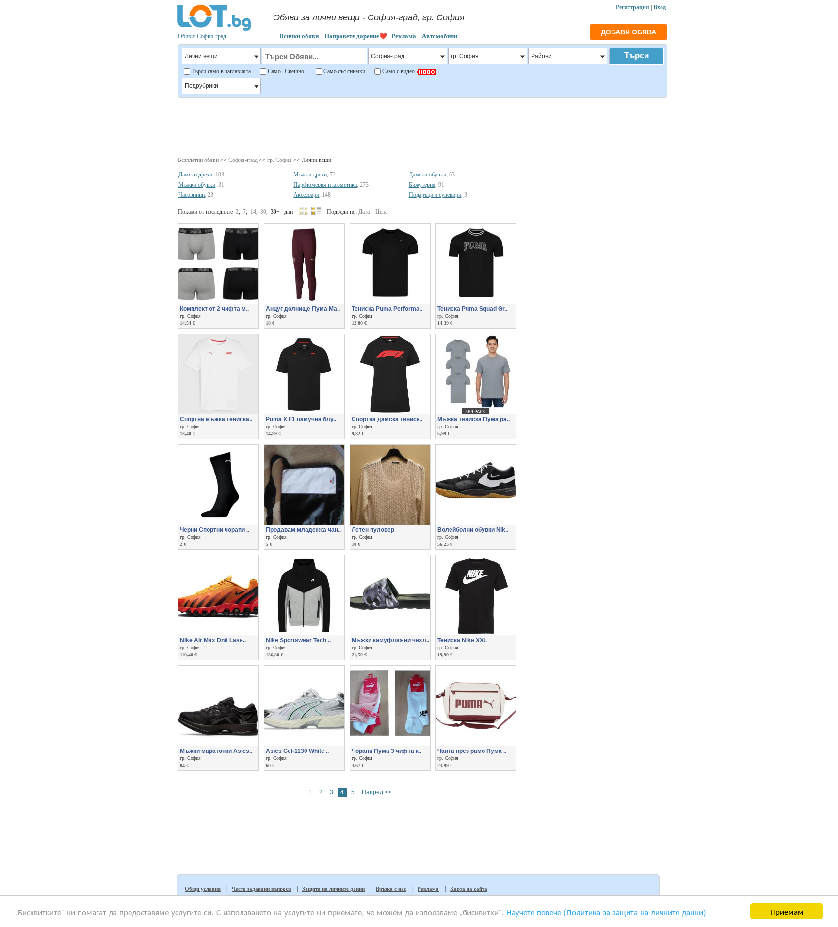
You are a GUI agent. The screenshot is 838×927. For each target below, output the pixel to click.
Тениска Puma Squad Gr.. (472, 308)
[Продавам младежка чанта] (304, 522)
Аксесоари (306, 195)
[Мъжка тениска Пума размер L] (476, 412)
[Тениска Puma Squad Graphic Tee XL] (476, 301)
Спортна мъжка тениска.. (216, 419)
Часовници (191, 195)
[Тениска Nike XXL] (476, 633)
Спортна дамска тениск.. (387, 419)
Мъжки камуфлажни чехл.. (390, 640)
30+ (275, 211)
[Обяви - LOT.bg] (214, 29)
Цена (381, 211)
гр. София (279, 160)
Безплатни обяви (198, 160)
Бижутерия (422, 184)
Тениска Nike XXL (462, 640)
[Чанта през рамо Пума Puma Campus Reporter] (476, 743)
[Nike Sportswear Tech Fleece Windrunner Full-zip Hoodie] (304, 633)
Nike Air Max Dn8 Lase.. (213, 640)
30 (263, 211)
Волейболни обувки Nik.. (472, 530)
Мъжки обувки (196, 184)
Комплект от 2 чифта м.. (214, 308)
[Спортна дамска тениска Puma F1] (390, 412)
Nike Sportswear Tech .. (298, 640)
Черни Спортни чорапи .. (214, 530)
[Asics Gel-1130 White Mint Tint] (304, 743)
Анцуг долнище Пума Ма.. (303, 308)
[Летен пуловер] (390, 522)
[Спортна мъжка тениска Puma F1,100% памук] (218, 412)
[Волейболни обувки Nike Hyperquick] (476, 522)
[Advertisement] (422, 126)
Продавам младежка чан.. (303, 530)
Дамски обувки (427, 174)
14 (253, 211)
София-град (243, 160)
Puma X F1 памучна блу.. (301, 419)
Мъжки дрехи (310, 174)
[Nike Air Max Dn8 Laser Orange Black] (218, 633)
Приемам (787, 911)
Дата (364, 211)
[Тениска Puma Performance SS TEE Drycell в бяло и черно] (390, 301)
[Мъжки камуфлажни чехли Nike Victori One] (390, 633)
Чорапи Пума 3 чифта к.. (386, 751)
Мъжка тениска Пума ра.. (473, 419)
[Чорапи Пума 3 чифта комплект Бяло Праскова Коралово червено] (390, 743)
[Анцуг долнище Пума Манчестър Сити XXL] (304, 301)
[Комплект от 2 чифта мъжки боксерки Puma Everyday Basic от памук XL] (218, 301)
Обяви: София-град (202, 36)
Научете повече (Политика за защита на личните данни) (606, 912)
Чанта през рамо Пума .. (471, 751)
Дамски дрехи (195, 174)
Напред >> (376, 792)
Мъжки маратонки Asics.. (216, 751)
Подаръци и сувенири (435, 195)
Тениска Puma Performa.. (387, 308)
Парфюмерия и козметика (325, 184)
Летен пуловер (373, 530)
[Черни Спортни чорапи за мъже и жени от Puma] (218, 522)
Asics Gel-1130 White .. (297, 751)
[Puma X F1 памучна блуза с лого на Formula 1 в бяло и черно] (304, 412)
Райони (541, 56)
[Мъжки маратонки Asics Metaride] (218, 743)
